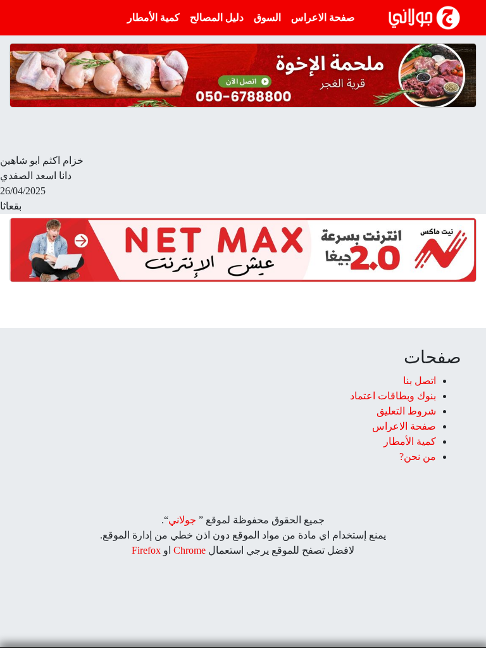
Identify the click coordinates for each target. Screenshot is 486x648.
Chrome (188, 550)
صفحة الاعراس (323, 17)
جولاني (182, 519)
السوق (267, 17)
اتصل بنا (419, 380)
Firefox (146, 550)
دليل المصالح (217, 17)
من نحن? (417, 456)
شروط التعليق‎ (406, 411)
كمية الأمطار (153, 17)
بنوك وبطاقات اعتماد (393, 395)
